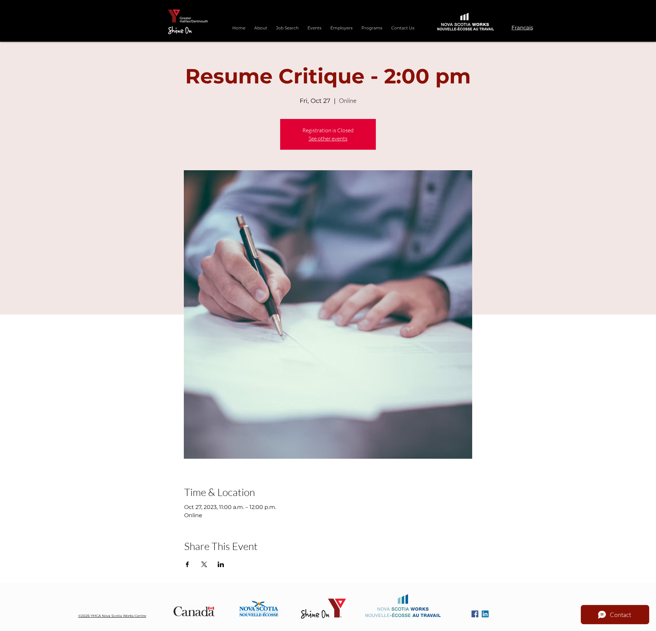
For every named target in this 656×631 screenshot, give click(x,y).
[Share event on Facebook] (187, 564)
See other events (328, 138)
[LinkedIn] (485, 613)
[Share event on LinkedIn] (221, 564)
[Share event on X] (204, 564)
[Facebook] (475, 613)
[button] (372, 25)
